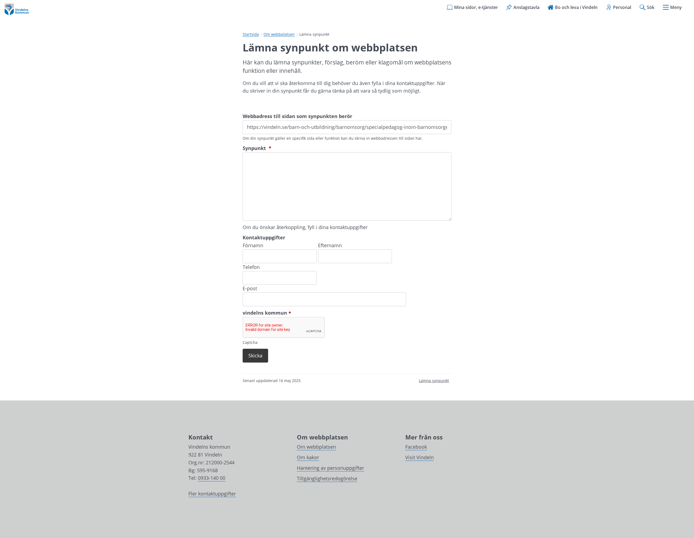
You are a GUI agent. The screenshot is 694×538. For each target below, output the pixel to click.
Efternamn (330, 245)
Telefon (251, 267)
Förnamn (253, 245)
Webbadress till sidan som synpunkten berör (297, 116)
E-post (250, 288)
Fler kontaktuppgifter (212, 493)
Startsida (251, 34)
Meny (676, 7)
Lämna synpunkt (434, 380)
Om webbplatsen (279, 34)
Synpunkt (257, 148)
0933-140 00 (211, 478)
